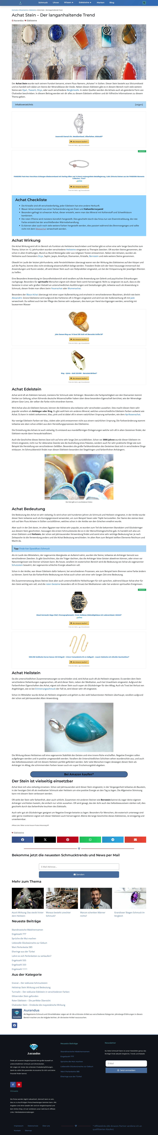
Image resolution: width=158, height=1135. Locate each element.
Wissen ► (69, 2)
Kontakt (17, 1131)
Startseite (15, 10)
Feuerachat (56, 288)
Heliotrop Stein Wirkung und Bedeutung (31, 987)
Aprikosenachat (132, 414)
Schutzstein (17, 565)
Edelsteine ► (85, 2)
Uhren (56, 2)
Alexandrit (17, 297)
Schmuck (43, 2)
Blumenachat (74, 288)
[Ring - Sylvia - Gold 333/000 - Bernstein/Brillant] (79, 360)
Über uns (46, 1126)
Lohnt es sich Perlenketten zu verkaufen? (31, 955)
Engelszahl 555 (19, 960)
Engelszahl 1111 (19, 969)
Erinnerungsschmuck (45, 688)
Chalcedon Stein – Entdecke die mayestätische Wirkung (38, 1004)
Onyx (39, 90)
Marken (100, 2)
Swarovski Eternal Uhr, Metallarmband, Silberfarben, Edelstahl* (79, 136)
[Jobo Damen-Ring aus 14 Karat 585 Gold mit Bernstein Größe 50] (79, 321)
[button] (22, 840)
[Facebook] (14, 1025)
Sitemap (28, 1131)
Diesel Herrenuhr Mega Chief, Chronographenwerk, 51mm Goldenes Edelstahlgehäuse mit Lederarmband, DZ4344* (79, 615)
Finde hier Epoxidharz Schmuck (34, 548)
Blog (112, 2)
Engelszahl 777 (19, 934)
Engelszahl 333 (19, 964)
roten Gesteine (53, 584)
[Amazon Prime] (79, 181)
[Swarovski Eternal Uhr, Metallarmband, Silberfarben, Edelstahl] (79, 123)
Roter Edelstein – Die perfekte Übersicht (31, 1000)
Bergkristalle (73, 90)
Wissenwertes (23, 10)
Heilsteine (71, 249)
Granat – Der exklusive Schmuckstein (30, 982)
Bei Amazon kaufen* (80, 142)
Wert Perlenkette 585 (22, 947)
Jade (132, 297)
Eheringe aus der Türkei (23, 951)
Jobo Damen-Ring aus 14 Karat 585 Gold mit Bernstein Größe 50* (79, 334)
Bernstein (94, 256)
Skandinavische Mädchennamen (27, 929)
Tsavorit (32, 90)
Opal (24, 90)
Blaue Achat (32, 294)
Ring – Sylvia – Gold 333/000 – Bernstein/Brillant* (79, 373)
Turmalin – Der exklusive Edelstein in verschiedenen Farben (41, 991)
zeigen (139, 104)
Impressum (18, 1126)
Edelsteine (32, 10)
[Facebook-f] (13, 1084)
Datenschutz (33, 1126)
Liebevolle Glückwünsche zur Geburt (29, 942)
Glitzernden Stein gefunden (25, 996)
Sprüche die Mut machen (24, 938)
